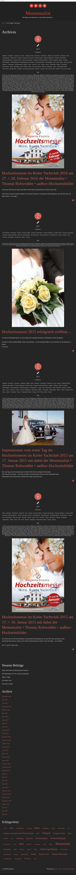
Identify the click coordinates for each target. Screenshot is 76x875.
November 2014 (6, 794)
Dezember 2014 (6, 791)
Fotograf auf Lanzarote (28, 57)
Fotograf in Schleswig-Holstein (41, 60)
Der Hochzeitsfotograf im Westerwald (44, 77)
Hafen (12, 838)
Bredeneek (37, 55)
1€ (6, 75)
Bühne (53, 828)
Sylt (46, 89)
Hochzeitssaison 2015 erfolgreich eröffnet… (36, 332)
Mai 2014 (4, 814)
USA (46, 68)
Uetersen (57, 90)
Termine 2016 (64, 89)
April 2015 (5, 780)
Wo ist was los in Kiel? (66, 68)
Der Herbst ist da (6, 680)
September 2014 (6, 801)
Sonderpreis (71, 88)
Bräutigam (6, 76)
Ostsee (11, 66)
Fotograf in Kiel (17, 60)
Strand (54, 66)
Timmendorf (63, 406)
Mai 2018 (4, 713)
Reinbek (53, 87)
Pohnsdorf (16, 87)
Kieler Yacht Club (68, 62)
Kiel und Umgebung (57, 84)
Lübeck (47, 64)
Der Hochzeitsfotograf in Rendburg (44, 79)
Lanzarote (34, 64)
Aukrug (15, 243)
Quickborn (34, 87)
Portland (26, 66)
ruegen (67, 532)
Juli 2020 (4, 700)
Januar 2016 (5, 760)
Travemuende (48, 90)
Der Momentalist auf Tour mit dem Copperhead (15, 673)
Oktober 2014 (6, 797)
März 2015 (5, 784)
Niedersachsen (5, 66)
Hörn (15, 844)
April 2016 (5, 750)
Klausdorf (4, 64)
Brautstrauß (36, 76)
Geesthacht (43, 82)
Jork (41, 84)
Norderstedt (65, 85)
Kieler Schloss (60, 62)
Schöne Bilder (37, 88)
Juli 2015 (4, 774)
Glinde (48, 82)
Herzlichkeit (12, 244)
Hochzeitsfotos (19, 401)
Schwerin (58, 88)
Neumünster (64, 64)
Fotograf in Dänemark (49, 57)
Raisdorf (44, 66)
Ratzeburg (48, 87)
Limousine (4, 237)
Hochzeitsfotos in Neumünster (44, 244)
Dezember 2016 (6, 737)
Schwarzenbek (44, 88)
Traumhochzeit (30, 90)
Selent (66, 88)
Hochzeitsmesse (49, 62)
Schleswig (12, 88)
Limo (39, 64)
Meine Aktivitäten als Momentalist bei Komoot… (16, 670)
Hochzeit (65, 60)
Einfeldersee (37, 243)
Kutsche (25, 64)
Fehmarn (58, 81)
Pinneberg (9, 87)
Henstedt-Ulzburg (6, 83)
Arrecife (22, 55)
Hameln (60, 60)
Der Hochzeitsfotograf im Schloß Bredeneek (25, 77)
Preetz (30, 66)
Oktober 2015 (6, 770)
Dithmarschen (34, 399)
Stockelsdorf (14, 89)
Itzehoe (38, 84)
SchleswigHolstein (29, 88)
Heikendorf (71, 82)
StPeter (19, 89)
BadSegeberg (56, 75)
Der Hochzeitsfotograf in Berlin (61, 77)
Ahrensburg (13, 75)
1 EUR (3, 75)
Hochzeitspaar (19, 84)
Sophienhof (49, 66)
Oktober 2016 (6, 743)
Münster (58, 64)
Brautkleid (11, 76)
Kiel (55, 62)
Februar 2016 (6, 757)
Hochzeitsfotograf (15, 62)
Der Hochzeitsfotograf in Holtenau (40, 78)
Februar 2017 (6, 730)
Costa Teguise (44, 55)
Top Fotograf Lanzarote (28, 68)
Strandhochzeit (40, 89)
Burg (58, 76)
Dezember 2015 (6, 764)
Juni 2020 (4, 703)
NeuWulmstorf (58, 85)
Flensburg (65, 81)
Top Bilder (19, 68)
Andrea (6, 243)
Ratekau (43, 87)
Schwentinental (51, 88)
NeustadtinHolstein (50, 85)
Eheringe (13, 81)
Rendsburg (62, 87)
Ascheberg (27, 55)
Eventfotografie (6, 57)
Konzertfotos (37, 844)
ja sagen (60, 234)
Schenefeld (7, 88)
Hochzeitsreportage (27, 84)
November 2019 (6, 706)
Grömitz (50, 60)
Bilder (37, 828)
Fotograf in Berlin (38, 57)
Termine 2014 (50, 89)
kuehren (69, 84)
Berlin (32, 55)
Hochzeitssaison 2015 (63, 244)
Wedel (71, 90)
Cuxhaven (68, 76)
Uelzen (53, 90)
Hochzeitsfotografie (40, 62)
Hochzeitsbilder (6, 62)
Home (3, 23)
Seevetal (62, 88)
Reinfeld (57, 87)
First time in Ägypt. (7, 684)
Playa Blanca (17, 66)
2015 (3, 243)
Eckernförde (56, 55)
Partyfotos (67, 389)
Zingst (43, 91)
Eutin (68, 55)
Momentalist (38, 13)
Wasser (35, 858)
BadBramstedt (36, 75)
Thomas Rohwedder (59, 854)
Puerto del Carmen (36, 66)
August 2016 (5, 747)
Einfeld (32, 243)
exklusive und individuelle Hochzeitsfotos (39, 81)
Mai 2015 (4, 777)
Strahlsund (30, 89)
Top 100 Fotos (13, 68)
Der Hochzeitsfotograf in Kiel (55, 78)
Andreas (11, 243)
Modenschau (28, 389)
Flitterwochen (14, 57)
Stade (9, 89)
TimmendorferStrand (8, 90)
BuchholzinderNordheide (51, 76)
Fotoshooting (29, 82)
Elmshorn (18, 81)
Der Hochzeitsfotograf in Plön (13, 79)
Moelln (20, 85)
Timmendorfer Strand (62, 66)
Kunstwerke (8, 403)
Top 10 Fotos (5, 68)
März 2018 (5, 716)
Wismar (39, 91)
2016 (8, 75)
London (43, 64)
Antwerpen (16, 55)
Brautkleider (17, 76)
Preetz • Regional (27, 87)
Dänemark (50, 55)
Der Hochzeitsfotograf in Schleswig (61, 79)
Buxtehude (62, 76)
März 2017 (5, 727)
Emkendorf (63, 55)
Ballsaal (28, 383)
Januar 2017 (5, 733)
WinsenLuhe (34, 91)
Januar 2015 (5, 787)
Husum (34, 84)
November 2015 (6, 767)
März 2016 (5, 753)
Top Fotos (37, 68)
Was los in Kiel (51, 68)
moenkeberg (25, 85)
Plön (22, 66)
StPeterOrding (24, 89)
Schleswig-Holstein (20, 88)
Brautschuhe (30, 76)
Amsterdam (10, 55)
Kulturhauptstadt (18, 64)
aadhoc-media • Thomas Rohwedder (64, 869)
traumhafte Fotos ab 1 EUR (20, 90)
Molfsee (31, 85)
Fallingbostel (52, 81)
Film (61, 81)
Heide (66, 82)
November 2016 (6, 740)
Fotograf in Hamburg (7, 60)
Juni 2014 (4, 811)
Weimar (58, 68)
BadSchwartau (49, 75)
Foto (69, 81)
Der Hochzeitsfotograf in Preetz (28, 79)
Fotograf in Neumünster (27, 60)
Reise (35, 849)
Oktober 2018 (6, 710)
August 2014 (5, 804)
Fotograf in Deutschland (60, 57)
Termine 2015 (57, 89)
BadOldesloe (43, 75)
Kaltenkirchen (46, 84)
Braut (67, 75)
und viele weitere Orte (65, 90)
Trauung (42, 68)
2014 (11, 828)
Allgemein (4, 55)
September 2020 (6, 696)
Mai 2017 (4, 723)
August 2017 (5, 720)
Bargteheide (62, 75)
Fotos (8, 244)
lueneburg (16, 85)
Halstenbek (57, 82)
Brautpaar (28, 243)
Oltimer (23, 237)
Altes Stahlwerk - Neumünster (9, 232)
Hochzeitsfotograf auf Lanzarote (27, 62)
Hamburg (55, 60)
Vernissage (27, 858)
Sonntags (16, 854)
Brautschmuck (24, 76)
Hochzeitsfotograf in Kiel (57, 83)
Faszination (63, 243)
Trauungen (41, 90)
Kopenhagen (11, 64)
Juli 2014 (4, 807)
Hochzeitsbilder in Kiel (36, 83)
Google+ (2, 0)
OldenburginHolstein (11, 404)
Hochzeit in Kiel (19, 83)
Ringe (66, 87)
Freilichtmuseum (36, 82)
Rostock (70, 87)
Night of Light (6, 677)
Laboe (29, 64)
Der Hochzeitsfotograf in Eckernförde (22, 78)
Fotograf (20, 57)
